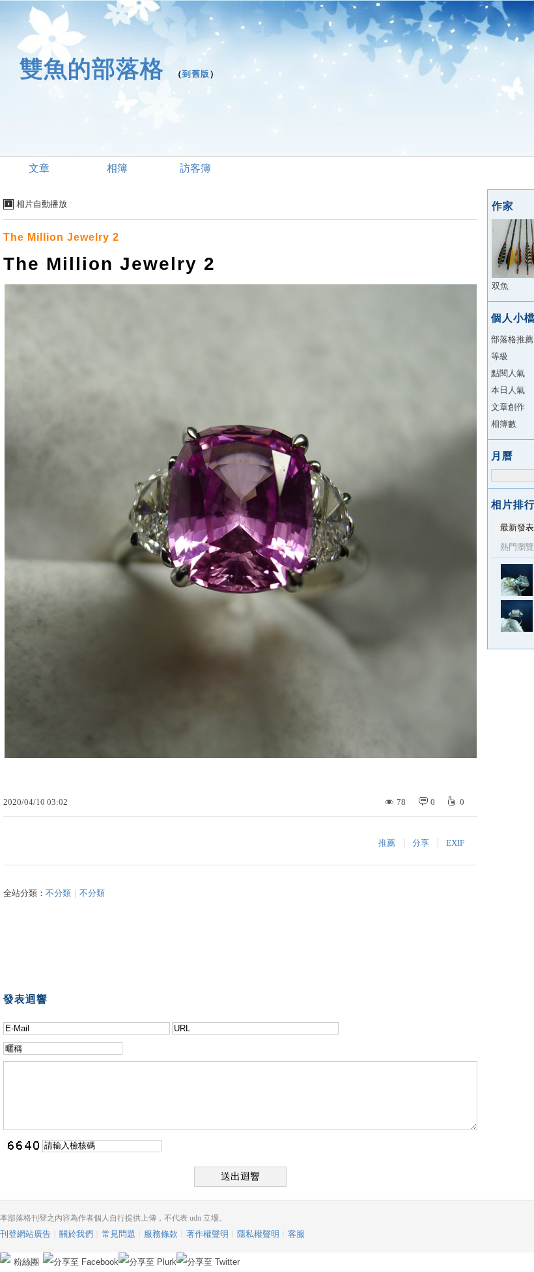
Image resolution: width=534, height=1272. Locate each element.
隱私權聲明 (258, 1234)
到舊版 (196, 74)
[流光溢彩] (517, 580)
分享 (420, 843)
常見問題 (118, 1234)
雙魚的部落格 (92, 68)
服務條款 (161, 1234)
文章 (39, 168)
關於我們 (76, 1234)
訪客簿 (195, 168)
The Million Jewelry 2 (61, 237)
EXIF (455, 843)
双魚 (500, 286)
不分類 (58, 893)
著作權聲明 (207, 1234)
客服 (296, 1234)
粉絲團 (26, 1262)
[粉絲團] (5, 1257)
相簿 (117, 168)
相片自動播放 (41, 204)
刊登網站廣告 (25, 1234)
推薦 (386, 843)
